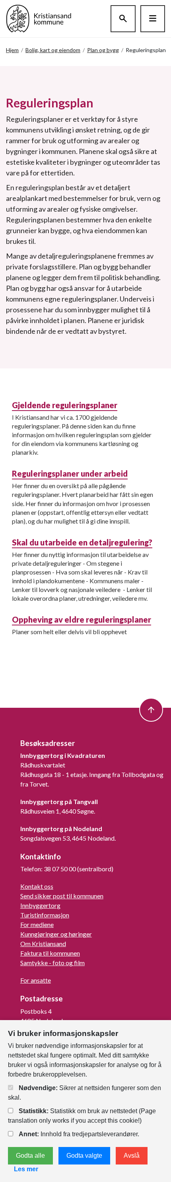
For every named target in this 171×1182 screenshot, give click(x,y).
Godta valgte (84, 1155)
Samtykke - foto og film (52, 962)
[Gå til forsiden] (39, 17)
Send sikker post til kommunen (61, 896)
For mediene (37, 924)
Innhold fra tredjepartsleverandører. (79, 1134)
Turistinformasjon (44, 915)
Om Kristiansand (43, 943)
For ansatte (35, 980)
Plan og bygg (103, 50)
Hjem (12, 50)
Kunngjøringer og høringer (56, 934)
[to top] (151, 710)
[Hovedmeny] (152, 18)
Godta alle (30, 1155)
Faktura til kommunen (50, 953)
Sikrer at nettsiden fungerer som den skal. (84, 1093)
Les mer (26, 1169)
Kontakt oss (36, 886)
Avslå (132, 1155)
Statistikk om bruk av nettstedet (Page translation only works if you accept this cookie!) (82, 1116)
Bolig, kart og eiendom (52, 50)
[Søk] (123, 18)
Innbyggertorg (40, 905)
